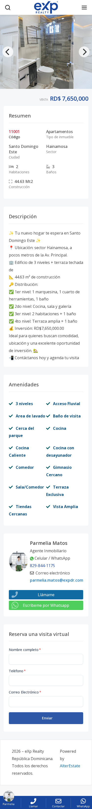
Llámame (46, 594)
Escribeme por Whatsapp (46, 605)
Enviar (47, 718)
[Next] (84, 51)
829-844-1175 (42, 565)
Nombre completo (25, 649)
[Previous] (7, 51)
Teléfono (17, 671)
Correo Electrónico (25, 692)
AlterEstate (70, 766)
